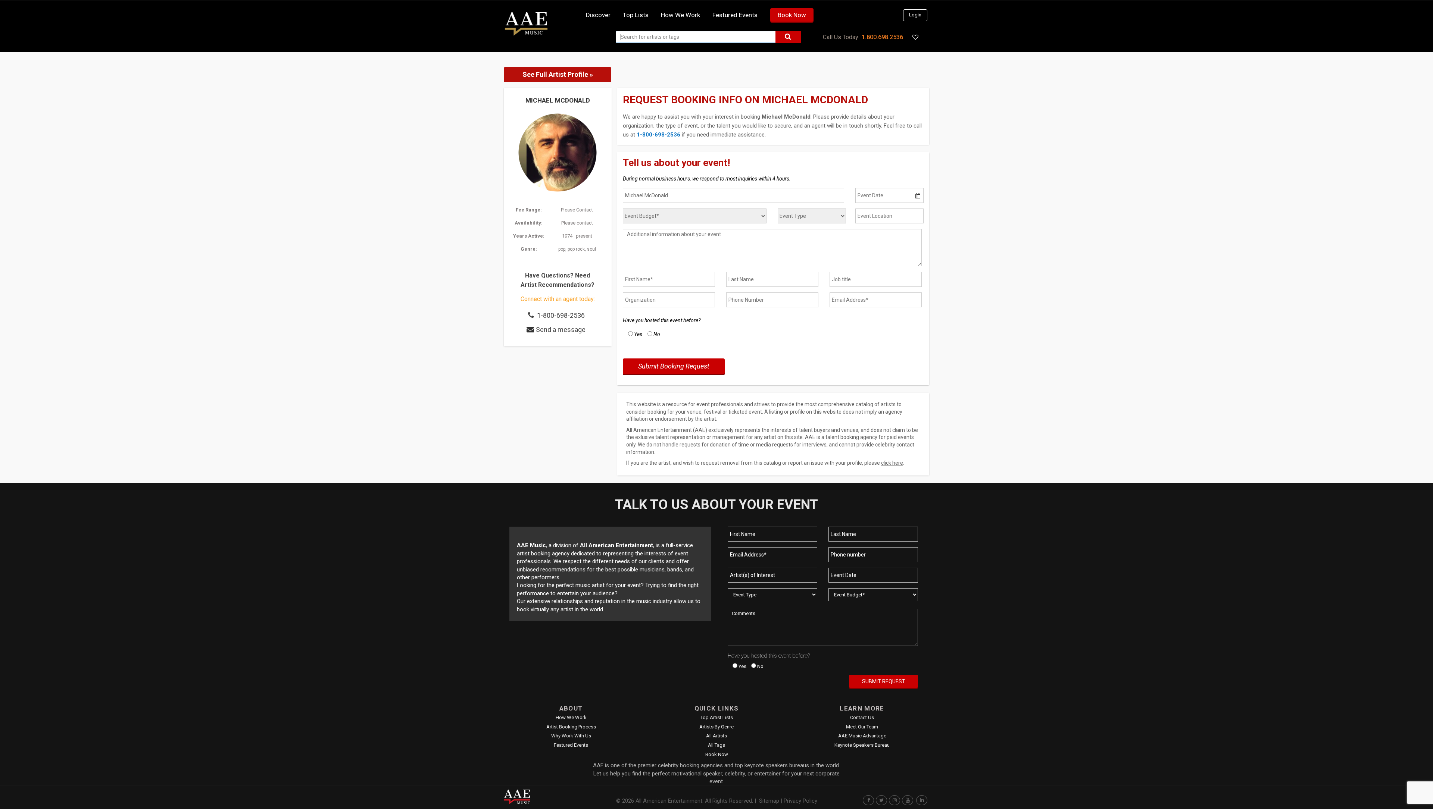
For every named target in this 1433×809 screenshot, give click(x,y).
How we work (680, 15)
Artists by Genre (716, 727)
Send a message (561, 329)
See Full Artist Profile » (557, 74)
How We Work (571, 717)
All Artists (716, 736)
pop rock (576, 249)
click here (892, 463)
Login (915, 15)
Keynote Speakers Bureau (862, 745)
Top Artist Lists (716, 717)
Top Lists (636, 15)
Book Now (792, 15)
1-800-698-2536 (561, 315)
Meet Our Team (862, 727)
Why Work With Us (571, 736)
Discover (598, 15)
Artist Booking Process (571, 727)
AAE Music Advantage (862, 736)
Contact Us (862, 717)
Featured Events (735, 15)
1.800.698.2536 (882, 37)
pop (561, 249)
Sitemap (769, 800)
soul (591, 249)
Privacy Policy (800, 800)
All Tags (716, 745)
